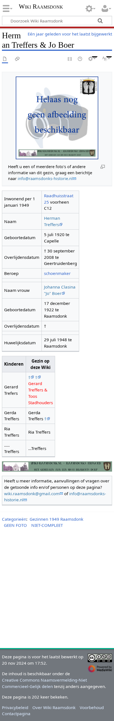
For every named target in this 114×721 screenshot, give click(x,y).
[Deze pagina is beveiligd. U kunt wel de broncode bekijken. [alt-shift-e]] (70, 59)
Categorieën (14, 519)
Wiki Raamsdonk (41, 7)
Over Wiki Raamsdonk (54, 707)
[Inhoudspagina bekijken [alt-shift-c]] (5, 59)
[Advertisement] (57, 589)
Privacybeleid (15, 707)
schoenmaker (57, 273)
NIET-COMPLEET (47, 525)
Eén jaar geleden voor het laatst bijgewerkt (70, 34)
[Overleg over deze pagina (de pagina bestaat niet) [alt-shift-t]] (17, 59)
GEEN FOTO (15, 525)
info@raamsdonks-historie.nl (45, 178)
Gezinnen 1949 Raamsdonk (56, 519)
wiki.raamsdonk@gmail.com (31, 493)
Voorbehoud (92, 707)
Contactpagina (16, 713)
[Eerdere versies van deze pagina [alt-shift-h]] (80, 59)
